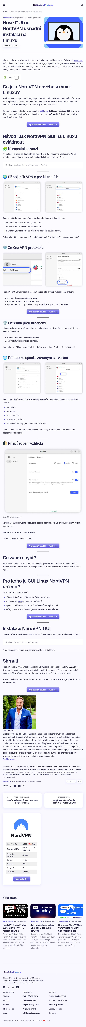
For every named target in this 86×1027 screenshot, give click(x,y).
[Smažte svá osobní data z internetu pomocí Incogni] (22, 800)
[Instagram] (13, 987)
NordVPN (6, 12)
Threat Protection (69, 772)
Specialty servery (52, 772)
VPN (16, 46)
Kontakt (52, 1013)
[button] (4, 5)
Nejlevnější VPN (29, 1009)
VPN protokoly (9, 777)
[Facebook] (4, 987)
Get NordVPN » (22, 879)
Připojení (6, 772)
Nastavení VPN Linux (11, 769)
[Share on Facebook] (15, 786)
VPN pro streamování (31, 1013)
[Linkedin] (17, 987)
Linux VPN (67, 767)
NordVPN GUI (33, 769)
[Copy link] (24, 786)
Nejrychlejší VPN (29, 1000)
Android (6, 1005)
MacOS (6, 1000)
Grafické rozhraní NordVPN (41, 767)
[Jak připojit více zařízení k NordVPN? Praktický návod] (63, 800)
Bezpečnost (7, 767)
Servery (41, 772)
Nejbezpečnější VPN (31, 1005)
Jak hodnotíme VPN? (57, 996)
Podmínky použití (56, 1005)
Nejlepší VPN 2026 (30, 996)
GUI (55, 767)
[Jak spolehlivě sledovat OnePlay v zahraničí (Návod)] (43, 911)
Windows (6, 996)
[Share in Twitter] (10, 786)
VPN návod (56, 774)
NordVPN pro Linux (65, 769)
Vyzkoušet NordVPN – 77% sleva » (43, 125)
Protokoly (31, 772)
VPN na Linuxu (45, 774)
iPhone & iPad (8, 1009)
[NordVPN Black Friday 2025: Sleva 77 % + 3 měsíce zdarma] (15, 911)
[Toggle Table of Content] (15, 78)
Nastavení (76, 767)
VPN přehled (66, 774)
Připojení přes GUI (18, 772)
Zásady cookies (55, 1009)
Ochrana (77, 769)
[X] (8, 987)
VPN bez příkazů (31, 774)
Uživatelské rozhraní (11, 774)
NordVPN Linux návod (48, 769)
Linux (60, 767)
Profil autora (9, 759)
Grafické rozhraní (21, 767)
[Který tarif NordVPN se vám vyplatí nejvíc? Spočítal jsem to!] (70, 911)
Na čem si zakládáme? (58, 1000)
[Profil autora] (16, 759)
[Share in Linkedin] (19, 786)
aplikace (44, 111)
